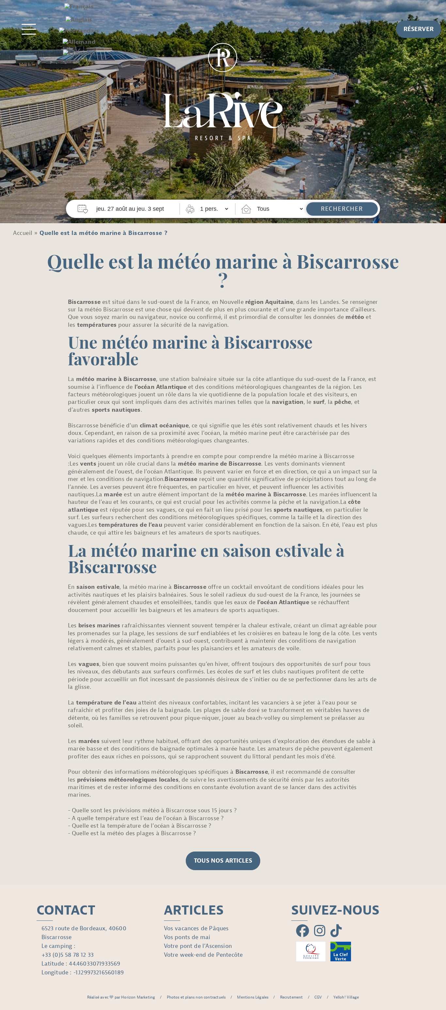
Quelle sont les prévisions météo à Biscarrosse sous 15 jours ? (154, 810)
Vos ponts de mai (187, 937)
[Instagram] (320, 931)
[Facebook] (302, 931)
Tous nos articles (223, 861)
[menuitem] (79, 7)
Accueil (23, 233)
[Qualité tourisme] (311, 951)
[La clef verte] (340, 951)
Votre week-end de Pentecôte (203, 955)
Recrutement (291, 997)
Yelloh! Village (346, 997)
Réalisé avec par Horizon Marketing (121, 997)
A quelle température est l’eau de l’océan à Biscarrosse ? (148, 818)
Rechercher (342, 209)
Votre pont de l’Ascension (198, 946)
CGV (318, 997)
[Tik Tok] (336, 931)
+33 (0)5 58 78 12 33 (67, 955)
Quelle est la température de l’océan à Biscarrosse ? (141, 826)
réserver (419, 29)
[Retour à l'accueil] (223, 87)
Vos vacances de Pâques (196, 928)
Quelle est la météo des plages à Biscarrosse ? (134, 833)
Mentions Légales (252, 997)
